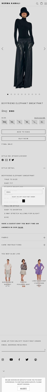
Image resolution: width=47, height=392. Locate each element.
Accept (23, 388)
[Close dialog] (43, 189)
